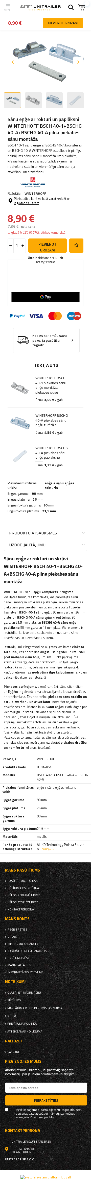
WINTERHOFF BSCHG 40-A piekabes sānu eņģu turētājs (51, 420)
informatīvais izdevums (25, 972)
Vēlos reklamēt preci (24, 895)
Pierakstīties (46, 1100)
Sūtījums (14, 1000)
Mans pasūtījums (22, 870)
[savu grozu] (82, 7)
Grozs (12, 936)
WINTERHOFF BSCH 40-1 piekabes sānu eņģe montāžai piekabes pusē (50, 385)
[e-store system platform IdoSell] (45, 1177)
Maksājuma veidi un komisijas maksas (35, 1008)
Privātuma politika (22, 1023)
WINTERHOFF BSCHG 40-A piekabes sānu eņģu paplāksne (51, 452)
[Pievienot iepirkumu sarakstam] (76, 245)
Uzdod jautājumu (27, 545)
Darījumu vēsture (21, 958)
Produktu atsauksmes (33, 533)
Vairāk (46, 848)
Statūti (12, 1015)
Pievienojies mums (23, 1061)
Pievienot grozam (47, 247)
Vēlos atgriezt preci (23, 902)
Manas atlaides (19, 965)
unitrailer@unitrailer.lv (31, 1141)
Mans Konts (17, 918)
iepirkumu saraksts (23, 943)
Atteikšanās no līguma (24, 1031)
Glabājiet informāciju (24, 992)
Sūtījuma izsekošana (23, 888)
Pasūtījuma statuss (23, 880)
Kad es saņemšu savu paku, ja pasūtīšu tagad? (49, 340)
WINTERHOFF (35, 193)
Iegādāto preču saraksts (27, 950)
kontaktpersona (21, 909)
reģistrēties (17, 929)
